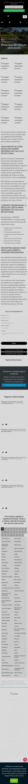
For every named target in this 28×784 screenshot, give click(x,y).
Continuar (14, 780)
